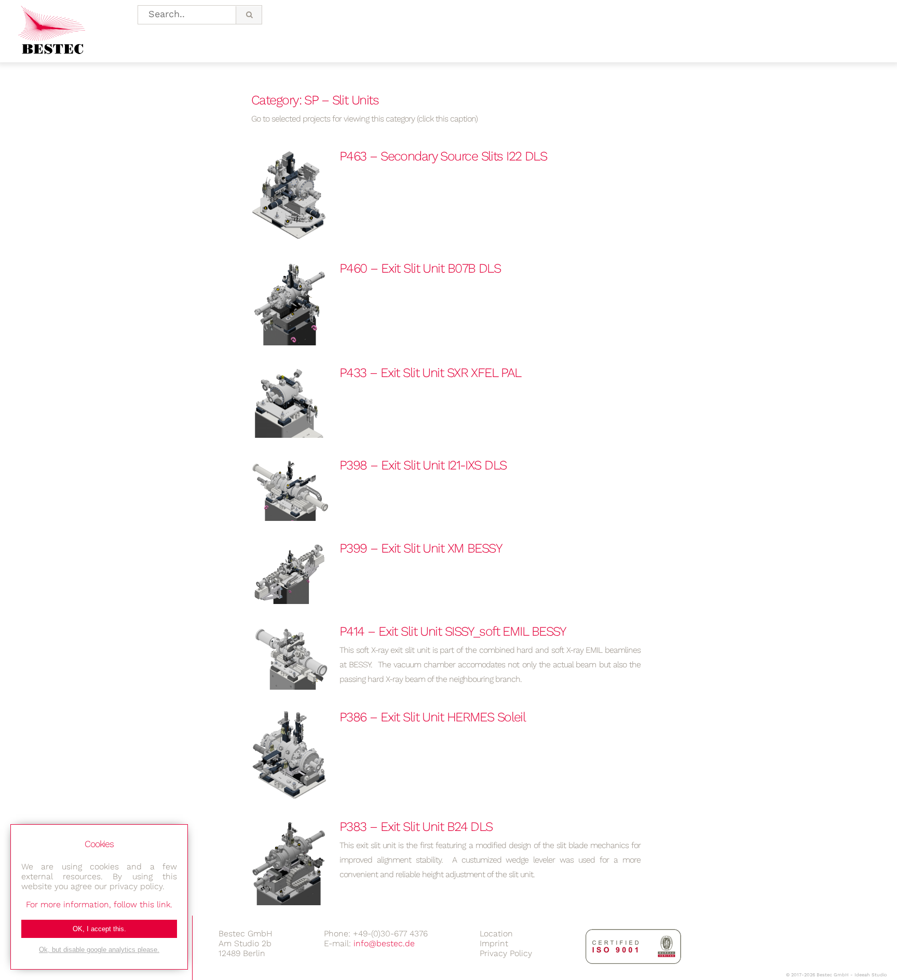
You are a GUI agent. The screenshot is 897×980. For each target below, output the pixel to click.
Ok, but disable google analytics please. (99, 950)
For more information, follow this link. (99, 904)
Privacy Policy (506, 953)
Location (496, 933)
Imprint (494, 943)
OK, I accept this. (99, 929)
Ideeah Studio (870, 974)
